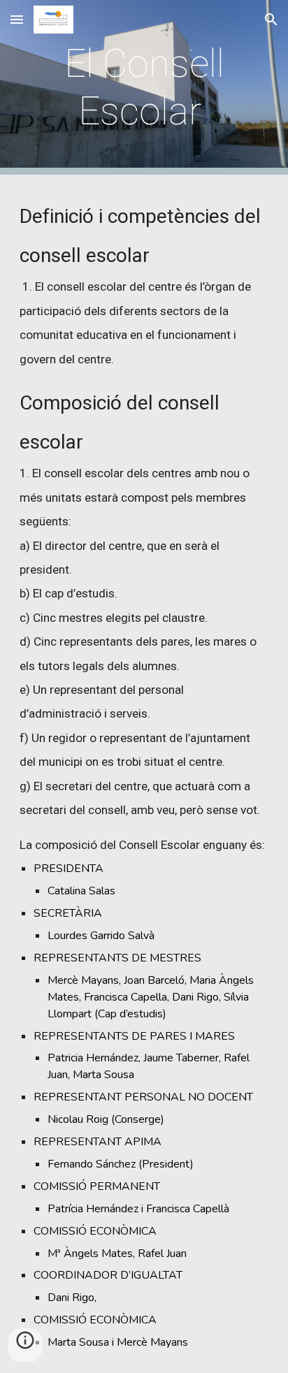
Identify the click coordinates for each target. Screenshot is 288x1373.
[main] (144, 87)
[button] (17, 19)
